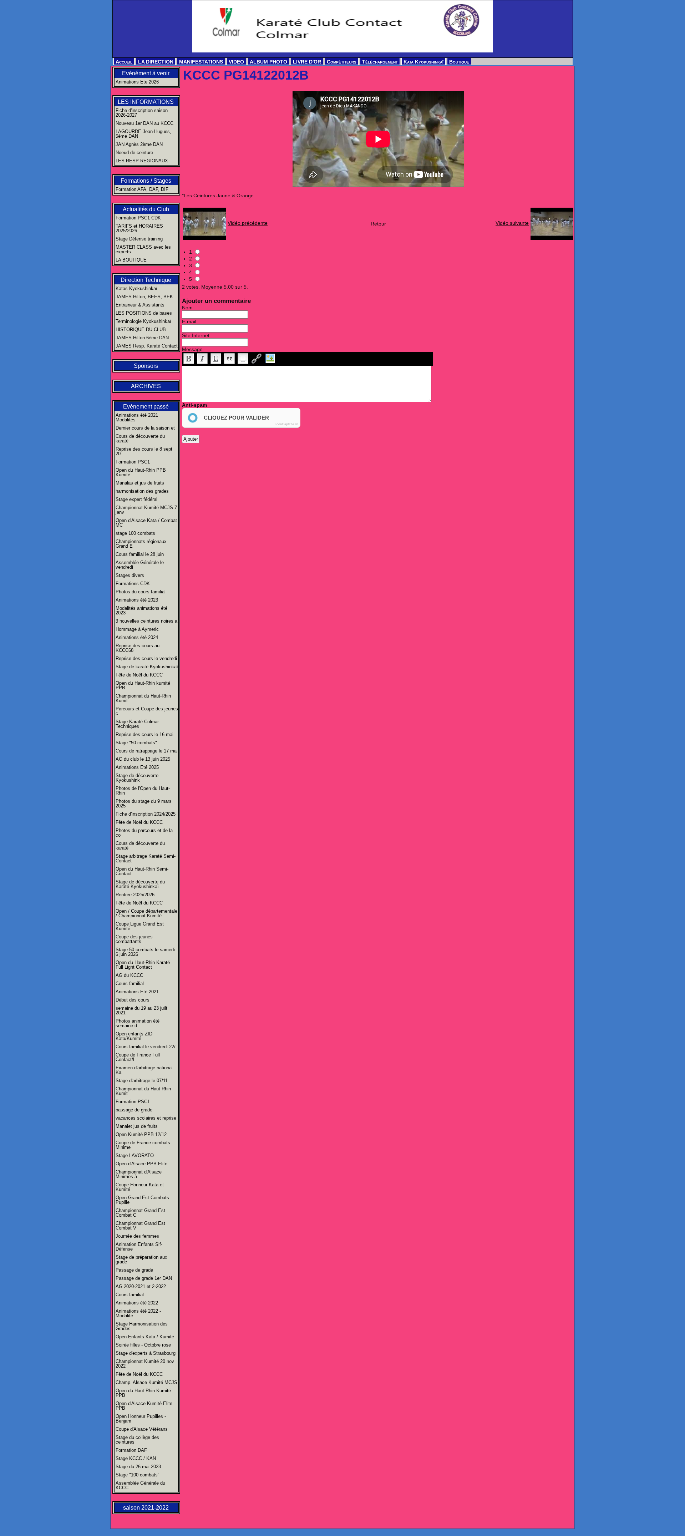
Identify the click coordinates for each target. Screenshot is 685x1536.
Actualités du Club (146, 209)
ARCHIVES (146, 386)
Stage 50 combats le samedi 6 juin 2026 (145, 952)
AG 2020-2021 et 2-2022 (141, 1286)
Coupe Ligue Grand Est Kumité (140, 926)
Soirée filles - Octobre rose (143, 1345)
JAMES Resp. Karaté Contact (147, 346)
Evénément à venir (145, 73)
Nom (187, 307)
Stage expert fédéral (136, 499)
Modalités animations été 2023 (141, 610)
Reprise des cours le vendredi (146, 658)
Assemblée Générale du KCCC (140, 1485)
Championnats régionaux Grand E (141, 544)
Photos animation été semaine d (137, 1023)
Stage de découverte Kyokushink (137, 778)
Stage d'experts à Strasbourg (146, 1353)
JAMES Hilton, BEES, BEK (144, 296)
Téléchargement (380, 62)
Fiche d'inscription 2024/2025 (146, 814)
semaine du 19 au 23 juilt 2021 (141, 1010)
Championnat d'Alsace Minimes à (139, 1174)
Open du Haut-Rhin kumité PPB (143, 685)
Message (192, 349)
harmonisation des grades (142, 491)
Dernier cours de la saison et (145, 428)
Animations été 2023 (137, 600)
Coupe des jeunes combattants (134, 939)
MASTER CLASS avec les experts (143, 249)
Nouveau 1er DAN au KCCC (144, 123)
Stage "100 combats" (137, 1474)
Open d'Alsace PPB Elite (141, 1163)
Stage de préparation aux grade (141, 1259)
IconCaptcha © (286, 424)
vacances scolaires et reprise (146, 1118)
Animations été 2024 (137, 637)
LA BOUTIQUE (131, 260)
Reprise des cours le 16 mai (144, 734)
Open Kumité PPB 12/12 (141, 1134)
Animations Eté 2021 (137, 991)
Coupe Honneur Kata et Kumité (140, 1187)
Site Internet (195, 335)
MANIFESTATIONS (201, 62)
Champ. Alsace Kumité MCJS (146, 1382)
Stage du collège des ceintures (137, 1440)
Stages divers (130, 575)
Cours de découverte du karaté (140, 438)
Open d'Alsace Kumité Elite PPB (144, 1406)
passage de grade (134, 1109)
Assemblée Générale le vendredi (140, 565)
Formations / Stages (146, 181)
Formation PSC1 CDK (138, 217)
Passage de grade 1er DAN (144, 1278)
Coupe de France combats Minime (143, 1145)
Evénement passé (146, 407)
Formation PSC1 (133, 462)
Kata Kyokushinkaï (423, 62)
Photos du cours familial (141, 591)
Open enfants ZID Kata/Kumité (134, 1036)
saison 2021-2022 (146, 1508)
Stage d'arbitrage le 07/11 (142, 1080)
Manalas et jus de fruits (140, 483)
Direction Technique (146, 280)
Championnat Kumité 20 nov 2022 (145, 1364)
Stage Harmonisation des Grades (142, 1326)
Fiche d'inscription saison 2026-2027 (142, 113)
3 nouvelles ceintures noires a (146, 621)
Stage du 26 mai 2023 (138, 1466)
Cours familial (130, 983)
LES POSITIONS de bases (144, 313)
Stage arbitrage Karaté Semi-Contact (146, 858)
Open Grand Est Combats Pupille (142, 1200)
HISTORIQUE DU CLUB (141, 329)
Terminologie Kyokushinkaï (143, 321)
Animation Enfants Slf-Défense (139, 1247)
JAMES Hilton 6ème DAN (142, 337)
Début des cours (132, 1000)
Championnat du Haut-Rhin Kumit (143, 698)
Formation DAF (131, 1450)
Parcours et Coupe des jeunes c (147, 711)
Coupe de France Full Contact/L (138, 1057)
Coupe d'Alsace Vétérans (142, 1429)
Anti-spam (194, 405)
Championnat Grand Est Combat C (140, 1213)
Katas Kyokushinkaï (136, 288)
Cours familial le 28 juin (140, 554)
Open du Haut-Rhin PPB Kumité (141, 472)
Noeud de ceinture (134, 152)
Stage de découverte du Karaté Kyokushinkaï (140, 884)
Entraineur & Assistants (140, 305)
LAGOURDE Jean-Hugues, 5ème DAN (143, 134)
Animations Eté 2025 (137, 767)
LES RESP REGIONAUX (142, 160)
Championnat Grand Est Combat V (140, 1226)
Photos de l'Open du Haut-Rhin (143, 791)
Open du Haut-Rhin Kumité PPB (143, 1393)
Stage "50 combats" (136, 742)
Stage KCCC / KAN (136, 1458)
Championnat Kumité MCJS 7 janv (146, 510)
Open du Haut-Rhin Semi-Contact (142, 871)
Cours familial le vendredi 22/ (146, 1046)
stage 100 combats (135, 533)
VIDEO (236, 62)
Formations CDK (133, 583)
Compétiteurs (341, 62)
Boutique (459, 62)
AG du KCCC (129, 975)
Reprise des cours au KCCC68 (137, 648)
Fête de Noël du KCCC (139, 675)
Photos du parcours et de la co (144, 833)
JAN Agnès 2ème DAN (139, 144)
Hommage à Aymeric (137, 629)
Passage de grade (134, 1270)
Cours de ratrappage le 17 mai (147, 751)
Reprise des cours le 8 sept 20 (144, 451)
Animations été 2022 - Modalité (138, 1313)
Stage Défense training (139, 239)
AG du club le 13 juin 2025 (143, 759)
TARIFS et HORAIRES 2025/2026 (139, 228)
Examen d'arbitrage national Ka (144, 1070)
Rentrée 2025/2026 (135, 894)
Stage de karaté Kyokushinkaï (147, 666)
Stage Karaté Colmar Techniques (137, 724)
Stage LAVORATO (135, 1155)
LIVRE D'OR (307, 62)
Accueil (124, 62)
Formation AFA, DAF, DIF (142, 189)
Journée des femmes (137, 1236)
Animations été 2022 (137, 1303)
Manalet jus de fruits (137, 1126)
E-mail (189, 321)
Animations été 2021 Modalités (137, 417)
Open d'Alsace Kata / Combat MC (146, 523)
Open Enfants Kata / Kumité (145, 1336)
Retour (378, 224)
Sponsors (146, 366)
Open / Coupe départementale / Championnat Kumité (146, 913)
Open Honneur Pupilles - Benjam (141, 1419)
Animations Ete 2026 (137, 82)
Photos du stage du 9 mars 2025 (144, 803)
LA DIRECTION (155, 62)
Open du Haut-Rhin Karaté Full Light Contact (143, 965)
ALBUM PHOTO (268, 62)
